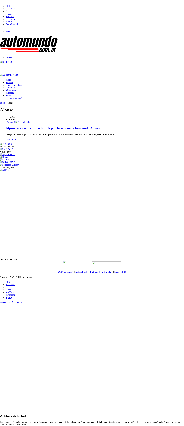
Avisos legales (81, 272)
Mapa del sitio (120, 272)
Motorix (9, 82)
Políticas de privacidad (101, 272)
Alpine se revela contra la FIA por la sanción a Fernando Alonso (53, 128)
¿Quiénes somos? (14, 98)
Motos (9, 95)
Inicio (8, 80)
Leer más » (11, 139)
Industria (10, 93)
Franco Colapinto (14, 85)
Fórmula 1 (10, 87)
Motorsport (11, 90)
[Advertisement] (92, 214)
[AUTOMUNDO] (28, 52)
